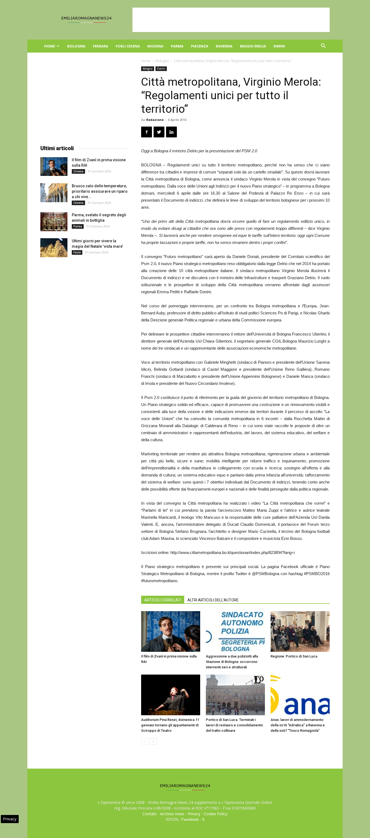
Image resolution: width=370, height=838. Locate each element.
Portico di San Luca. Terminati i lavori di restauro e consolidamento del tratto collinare (234, 725)
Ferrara (100, 46)
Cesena (78, 203)
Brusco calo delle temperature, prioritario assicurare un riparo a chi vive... (100, 191)
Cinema (78, 171)
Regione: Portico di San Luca (294, 656)
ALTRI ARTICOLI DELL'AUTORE (213, 600)
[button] (323, 46)
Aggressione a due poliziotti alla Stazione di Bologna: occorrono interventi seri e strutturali (232, 661)
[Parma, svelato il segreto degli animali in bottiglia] (53, 221)
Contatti (149, 813)
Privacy (194, 813)
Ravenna (224, 46)
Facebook (190, 819)
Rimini (279, 46)
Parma (177, 46)
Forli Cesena (128, 46)
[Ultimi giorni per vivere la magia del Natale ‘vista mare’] (53, 247)
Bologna (76, 46)
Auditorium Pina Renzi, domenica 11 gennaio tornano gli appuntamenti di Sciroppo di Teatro (170, 725)
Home (49, 46)
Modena (155, 46)
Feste (77, 252)
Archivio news (172, 813)
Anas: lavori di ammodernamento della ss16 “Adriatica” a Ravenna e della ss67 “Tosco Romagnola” (298, 725)
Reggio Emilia (253, 46)
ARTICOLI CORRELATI (162, 600)
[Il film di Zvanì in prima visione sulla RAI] (170, 631)
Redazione (155, 120)
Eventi (161, 68)
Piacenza (199, 46)
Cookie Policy (215, 813)
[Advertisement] (231, 20)
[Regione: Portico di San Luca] (300, 631)
